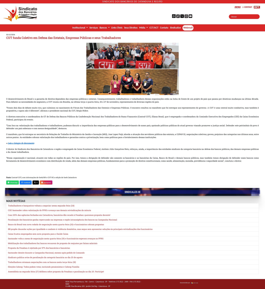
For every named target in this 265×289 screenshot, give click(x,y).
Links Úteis (116, 28)
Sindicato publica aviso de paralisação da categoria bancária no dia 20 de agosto (45, 257)
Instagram (47, 182)
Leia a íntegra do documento (21, 143)
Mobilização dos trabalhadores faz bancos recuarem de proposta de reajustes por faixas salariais (52, 243)
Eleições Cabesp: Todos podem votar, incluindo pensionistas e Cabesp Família (43, 266)
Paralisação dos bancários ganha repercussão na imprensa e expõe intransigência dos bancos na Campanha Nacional (62, 219)
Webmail (188, 28)
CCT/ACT (153, 28)
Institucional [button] (79, 28)
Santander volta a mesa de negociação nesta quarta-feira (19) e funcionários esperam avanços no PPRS (55, 238)
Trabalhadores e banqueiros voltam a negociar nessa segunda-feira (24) (41, 205)
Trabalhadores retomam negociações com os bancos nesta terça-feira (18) (42, 262)
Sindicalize (175, 28)
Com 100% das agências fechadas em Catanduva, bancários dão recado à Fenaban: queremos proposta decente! (59, 215)
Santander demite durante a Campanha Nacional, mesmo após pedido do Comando (46, 252)
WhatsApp (13, 182)
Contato (164, 28)
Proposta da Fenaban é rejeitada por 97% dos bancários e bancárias (39, 248)
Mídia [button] (142, 28)
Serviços (93, 28)
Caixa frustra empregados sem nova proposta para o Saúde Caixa (38, 234)
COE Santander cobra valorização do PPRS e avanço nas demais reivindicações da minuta (49, 210)
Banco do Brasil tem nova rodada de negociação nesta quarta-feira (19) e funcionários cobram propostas (56, 224)
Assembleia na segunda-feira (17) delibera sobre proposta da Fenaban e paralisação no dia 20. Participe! (56, 271)
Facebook (27, 182)
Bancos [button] (103, 28)
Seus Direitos (131, 28)
